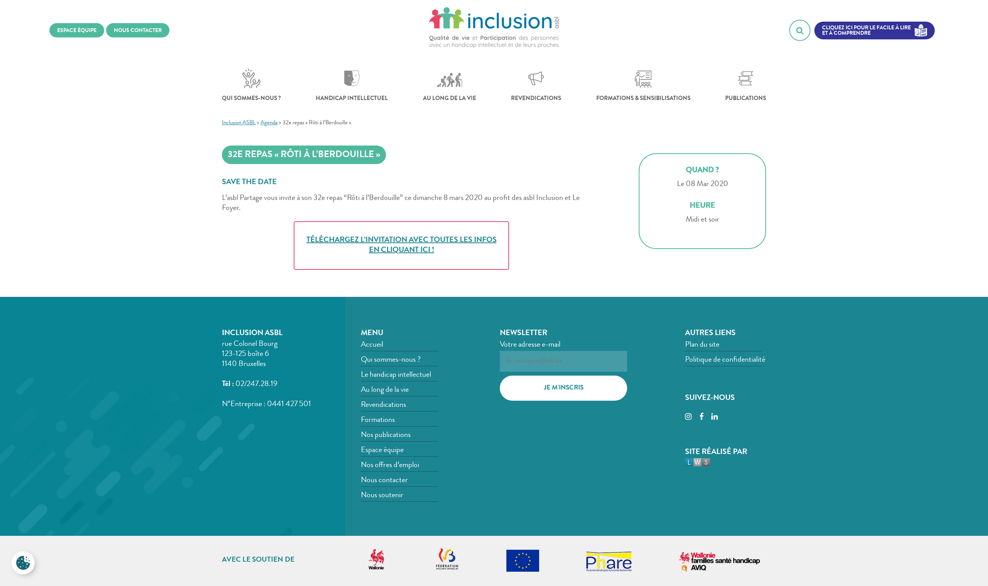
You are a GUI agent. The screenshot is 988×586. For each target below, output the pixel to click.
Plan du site (702, 345)
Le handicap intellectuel (396, 375)
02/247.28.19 (256, 384)
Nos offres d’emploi (390, 465)
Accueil (372, 345)
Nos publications (386, 435)
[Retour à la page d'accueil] (494, 30)
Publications (745, 99)
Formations (378, 420)
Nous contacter (384, 480)
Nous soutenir (382, 496)
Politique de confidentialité (725, 360)
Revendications (536, 99)
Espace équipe (382, 450)
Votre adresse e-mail (530, 345)
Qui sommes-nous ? (251, 99)
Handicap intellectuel (352, 99)
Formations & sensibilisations (643, 99)
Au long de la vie (449, 99)
